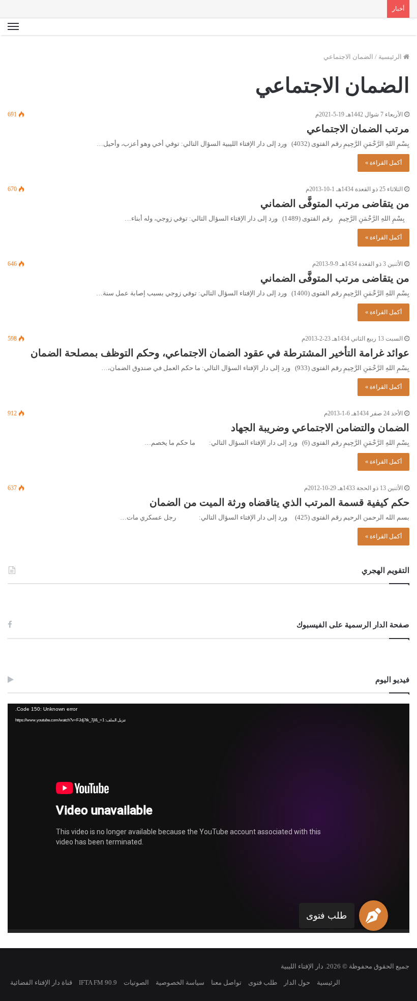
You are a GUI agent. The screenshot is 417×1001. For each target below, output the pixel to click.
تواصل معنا (226, 982)
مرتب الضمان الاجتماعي (358, 128)
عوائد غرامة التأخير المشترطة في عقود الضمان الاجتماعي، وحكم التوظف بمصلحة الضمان (220, 352)
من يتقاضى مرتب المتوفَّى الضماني (334, 203)
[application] (208, 818)
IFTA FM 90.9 (98, 982)
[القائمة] (13, 27)
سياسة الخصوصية (180, 982)
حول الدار (297, 982)
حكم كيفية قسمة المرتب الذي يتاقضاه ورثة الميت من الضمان (279, 502)
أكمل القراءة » (383, 162)
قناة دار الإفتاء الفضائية (41, 982)
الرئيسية (390, 56)
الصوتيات (136, 982)
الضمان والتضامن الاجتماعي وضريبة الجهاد (320, 427)
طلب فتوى (326, 916)
